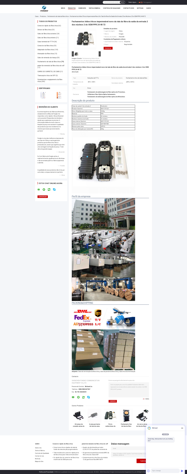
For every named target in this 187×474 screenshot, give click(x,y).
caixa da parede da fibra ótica (109, 371)
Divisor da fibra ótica (44, 30)
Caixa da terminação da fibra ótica (88, 371)
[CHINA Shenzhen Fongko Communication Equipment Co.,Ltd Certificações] (43, 95)
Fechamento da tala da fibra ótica (58, 16)
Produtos (71, 8)
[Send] (182, 471)
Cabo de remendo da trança (46, 58)
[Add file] (148, 471)
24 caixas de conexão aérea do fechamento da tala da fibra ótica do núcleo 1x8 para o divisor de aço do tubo (78, 425)
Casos (148, 8)
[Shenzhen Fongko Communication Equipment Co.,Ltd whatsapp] (45, 189)
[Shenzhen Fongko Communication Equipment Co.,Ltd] (44, 9)
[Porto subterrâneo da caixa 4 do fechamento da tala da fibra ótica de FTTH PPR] (110, 415)
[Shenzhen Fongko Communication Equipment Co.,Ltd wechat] (50, 189)
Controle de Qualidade (111, 8)
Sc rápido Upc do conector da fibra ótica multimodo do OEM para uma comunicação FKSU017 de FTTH (66, 459)
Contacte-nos (128, 8)
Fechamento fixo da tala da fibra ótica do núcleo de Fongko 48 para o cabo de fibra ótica (126, 425)
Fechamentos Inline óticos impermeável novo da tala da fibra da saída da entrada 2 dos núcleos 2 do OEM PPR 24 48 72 (86, 60)
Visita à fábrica (94, 8)
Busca (122, 2)
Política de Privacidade (46, 472)
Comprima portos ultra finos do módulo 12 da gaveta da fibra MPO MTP (95, 458)
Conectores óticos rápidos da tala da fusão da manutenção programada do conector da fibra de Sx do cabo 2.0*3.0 (66, 449)
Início (63, 8)
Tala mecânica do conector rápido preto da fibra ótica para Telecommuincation (66, 453)
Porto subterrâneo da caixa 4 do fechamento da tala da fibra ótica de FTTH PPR (110, 425)
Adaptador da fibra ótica (45, 50)
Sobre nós (82, 8)
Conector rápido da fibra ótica (47, 26)
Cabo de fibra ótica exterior (46, 34)
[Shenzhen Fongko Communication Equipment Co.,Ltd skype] (55, 189)
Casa (36, 16)
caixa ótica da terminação (127, 371)
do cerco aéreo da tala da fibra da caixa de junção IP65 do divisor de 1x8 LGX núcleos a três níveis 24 (142, 425)
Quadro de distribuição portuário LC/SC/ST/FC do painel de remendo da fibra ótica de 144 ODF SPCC (95, 449)
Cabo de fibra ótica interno (46, 38)
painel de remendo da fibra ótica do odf (50, 66)
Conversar (108, 48)
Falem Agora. (132, 2)
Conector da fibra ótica (45, 46)
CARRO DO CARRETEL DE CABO (48, 71)
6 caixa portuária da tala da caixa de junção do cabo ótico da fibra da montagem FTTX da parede (94, 425)
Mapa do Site (39, 461)
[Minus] (182, 428)
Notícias (140, 8)
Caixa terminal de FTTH (45, 42)
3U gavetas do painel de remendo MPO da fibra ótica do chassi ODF (96, 453)
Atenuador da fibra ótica (45, 54)
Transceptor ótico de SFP (46, 75)
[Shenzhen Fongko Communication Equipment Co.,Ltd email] (39, 189)
